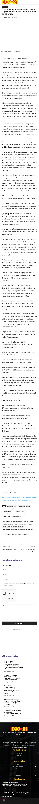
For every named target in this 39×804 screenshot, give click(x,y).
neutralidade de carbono (17, 526)
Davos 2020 (5, 7)
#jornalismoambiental (12, 506)
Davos (19, 519)
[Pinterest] (12, 21)
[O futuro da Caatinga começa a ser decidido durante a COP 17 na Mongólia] (27, 702)
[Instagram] (19, 738)
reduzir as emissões (16, 534)
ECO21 (31, 521)
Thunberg (25, 534)
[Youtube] (23, 738)
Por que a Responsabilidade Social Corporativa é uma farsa (10, 549)
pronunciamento (7, 534)
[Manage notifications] (4, 800)
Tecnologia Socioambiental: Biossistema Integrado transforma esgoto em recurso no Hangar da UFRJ (12, 689)
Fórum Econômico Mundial (21, 524)
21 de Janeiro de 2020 (18, 509)
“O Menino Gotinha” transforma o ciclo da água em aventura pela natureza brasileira (12, 677)
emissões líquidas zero (8, 524)
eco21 (5, 17)
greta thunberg (6, 526)
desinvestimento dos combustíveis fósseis (12, 521)
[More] (20, 21)
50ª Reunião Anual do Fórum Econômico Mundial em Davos (16, 514)
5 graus (26, 509)
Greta (30, 524)
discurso (26, 521)
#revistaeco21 (6, 509)
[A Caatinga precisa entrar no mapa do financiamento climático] (27, 713)
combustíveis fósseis (16, 516)
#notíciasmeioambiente (24, 506)
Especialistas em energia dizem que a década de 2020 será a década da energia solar (28, 549)
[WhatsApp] (16, 21)
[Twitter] (8, 21)
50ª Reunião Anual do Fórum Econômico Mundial (14, 511)
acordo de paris (6, 516)
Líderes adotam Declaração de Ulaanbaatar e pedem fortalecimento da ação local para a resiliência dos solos (13, 665)
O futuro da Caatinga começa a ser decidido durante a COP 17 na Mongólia (12, 702)
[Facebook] (3, 21)
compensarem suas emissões (9, 519)
